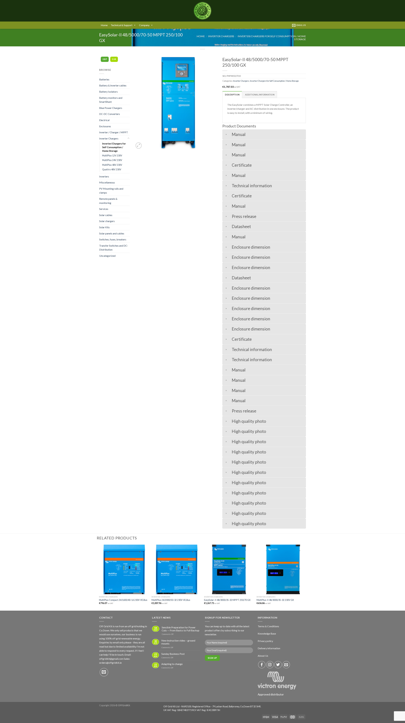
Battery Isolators (108, 91)
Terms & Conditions (268, 626)
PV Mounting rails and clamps (111, 190)
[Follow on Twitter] (278, 664)
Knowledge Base (267, 633)
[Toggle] (128, 138)
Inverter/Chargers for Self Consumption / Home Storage (114, 147)
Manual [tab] (239, 134)
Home (104, 25)
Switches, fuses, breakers (112, 239)
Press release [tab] (244, 216)
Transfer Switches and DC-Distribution (113, 247)
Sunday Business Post (173, 653)
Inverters (104, 176)
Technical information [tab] (252, 185)
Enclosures (105, 126)
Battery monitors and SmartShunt (110, 99)
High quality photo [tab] (249, 421)
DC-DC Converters (109, 113)
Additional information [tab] (259, 94)
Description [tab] (232, 94)
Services (103, 208)
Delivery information (269, 648)
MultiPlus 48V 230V (112, 164)
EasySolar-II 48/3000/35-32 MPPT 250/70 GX (227, 600)
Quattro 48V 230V (111, 169)
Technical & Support (121, 25)
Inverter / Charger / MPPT (113, 132)
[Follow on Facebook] (261, 664)
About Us (263, 655)
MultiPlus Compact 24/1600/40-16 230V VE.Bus (123, 600)
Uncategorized (107, 255)
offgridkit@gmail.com (111, 658)
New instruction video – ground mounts (178, 642)
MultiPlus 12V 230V (112, 155)
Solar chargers (107, 221)
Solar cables (105, 215)
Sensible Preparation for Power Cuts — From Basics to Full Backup (180, 629)
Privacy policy (265, 640)
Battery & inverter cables (112, 85)
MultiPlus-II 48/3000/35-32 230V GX (275, 600)
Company (144, 25)
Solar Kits (104, 227)
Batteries (104, 79)
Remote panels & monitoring (108, 200)
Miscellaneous (107, 182)
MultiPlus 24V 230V (112, 160)
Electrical (104, 120)
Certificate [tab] (242, 165)
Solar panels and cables (111, 233)
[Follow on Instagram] (270, 664)
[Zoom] (139, 145)
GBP (105, 59)
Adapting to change (172, 663)
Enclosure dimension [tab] (251, 247)
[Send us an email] (104, 672)
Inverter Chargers (221, 36)
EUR (114, 59)
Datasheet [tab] (241, 226)
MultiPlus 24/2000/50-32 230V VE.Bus (171, 600)
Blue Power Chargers (110, 107)
